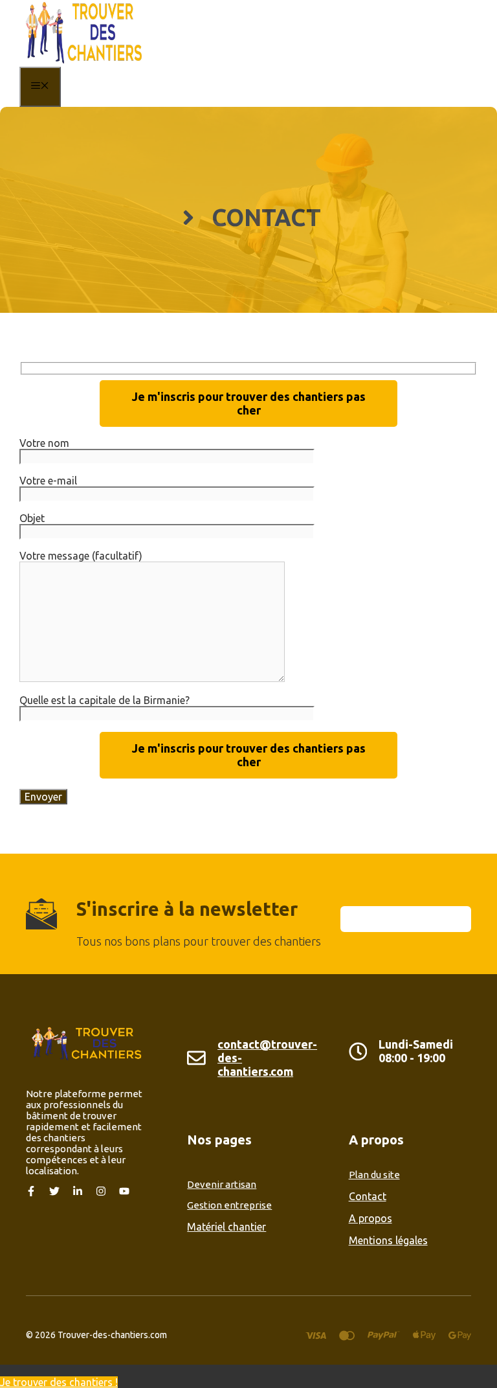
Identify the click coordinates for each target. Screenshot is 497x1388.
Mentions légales (388, 1240)
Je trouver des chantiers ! (59, 1382)
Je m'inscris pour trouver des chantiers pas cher (249, 403)
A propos (370, 1218)
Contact (367, 1196)
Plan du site (374, 1174)
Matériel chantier (226, 1227)
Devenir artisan (221, 1184)
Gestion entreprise (229, 1205)
